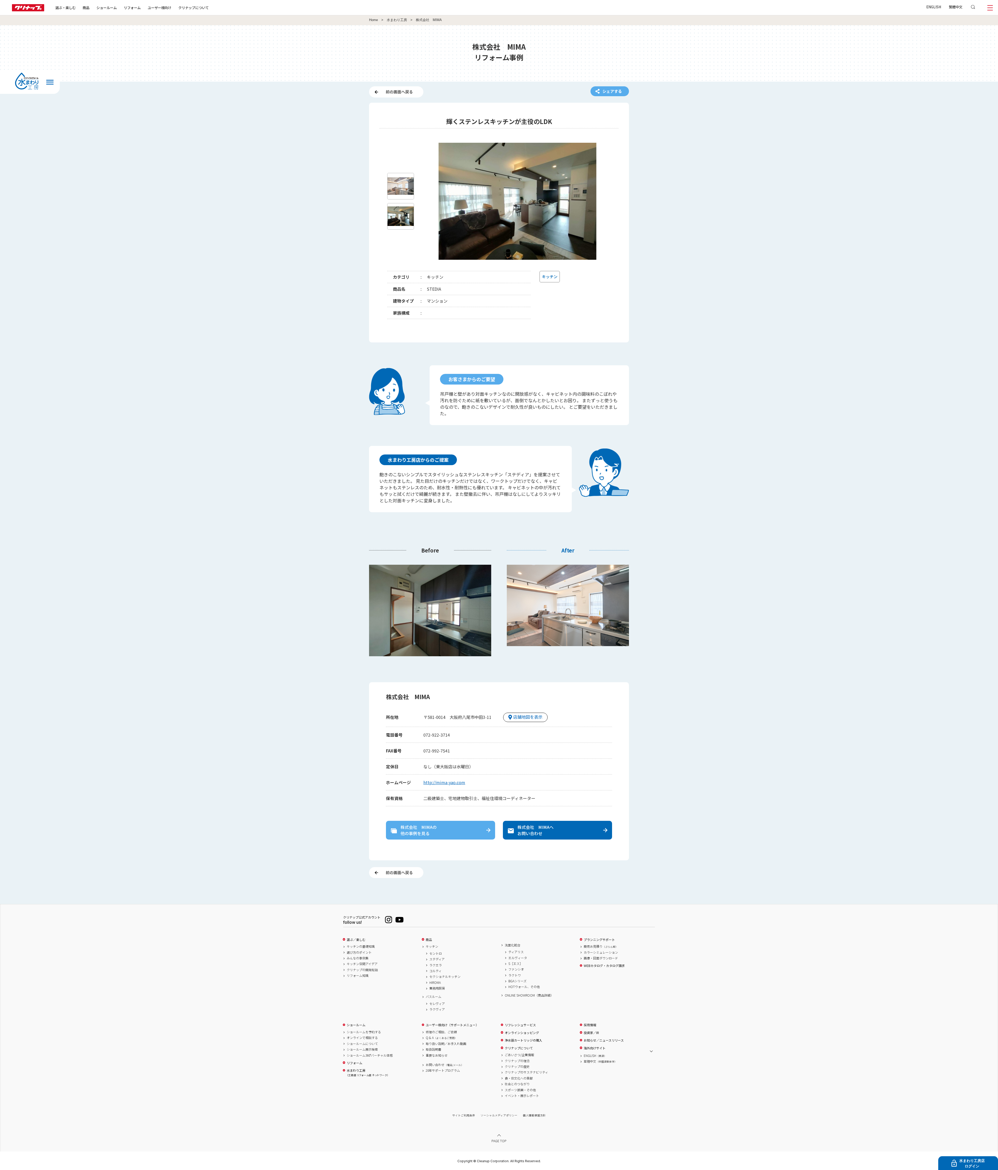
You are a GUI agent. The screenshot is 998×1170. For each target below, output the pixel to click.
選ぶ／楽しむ (356, 940)
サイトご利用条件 (463, 1115)
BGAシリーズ (517, 981)
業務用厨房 (437, 988)
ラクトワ (514, 975)
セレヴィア (437, 1004)
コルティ (435, 971)
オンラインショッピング (522, 1033)
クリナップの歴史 (517, 1066)
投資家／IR (591, 1033)
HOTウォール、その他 (524, 987)
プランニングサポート (599, 940)
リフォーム (132, 7)
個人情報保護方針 (534, 1115)
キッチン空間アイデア (362, 964)
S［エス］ (515, 963)
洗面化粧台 (512, 945)
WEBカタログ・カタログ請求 (604, 966)
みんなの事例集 (358, 958)
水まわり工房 (397, 20)
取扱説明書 (433, 1049)
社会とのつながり (517, 1084)
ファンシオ (516, 969)
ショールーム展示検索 (362, 1049)
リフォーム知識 (358, 975)
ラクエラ (435, 965)
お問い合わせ (445, 1065)
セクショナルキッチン (445, 976)
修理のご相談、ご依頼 (441, 1032)
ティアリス (516, 952)
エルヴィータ (517, 958)
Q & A (441, 1038)
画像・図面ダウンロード (601, 958)
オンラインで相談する (362, 1038)
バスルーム (433, 996)
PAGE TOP (499, 1140)
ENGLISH (933, 6)
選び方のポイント (359, 952)
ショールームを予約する (364, 1032)
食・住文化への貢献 (519, 1078)
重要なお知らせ (437, 1055)
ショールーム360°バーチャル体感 (370, 1055)
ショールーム (106, 7)
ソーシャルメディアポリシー (499, 1115)
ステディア (437, 959)
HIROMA (435, 982)
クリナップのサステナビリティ (526, 1072)
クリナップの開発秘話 (362, 970)
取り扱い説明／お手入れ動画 (446, 1044)
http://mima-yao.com (444, 782)
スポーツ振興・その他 (520, 1090)
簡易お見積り (601, 946)
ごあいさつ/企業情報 (519, 1055)
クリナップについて (193, 7)
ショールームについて (362, 1044)
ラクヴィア (437, 1009)
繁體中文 (955, 6)
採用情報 (590, 1025)
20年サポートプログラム (443, 1070)
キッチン (432, 946)
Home (373, 20)
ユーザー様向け (159, 7)
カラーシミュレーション (601, 952)
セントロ (435, 953)
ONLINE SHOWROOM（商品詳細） (529, 995)
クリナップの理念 (517, 1061)
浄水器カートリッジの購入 (523, 1040)
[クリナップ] (28, 9)
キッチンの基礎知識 (361, 946)
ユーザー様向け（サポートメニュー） (452, 1025)
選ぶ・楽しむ (65, 7)
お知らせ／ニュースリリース (604, 1040)
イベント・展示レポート (522, 1096)
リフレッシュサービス (520, 1025)
